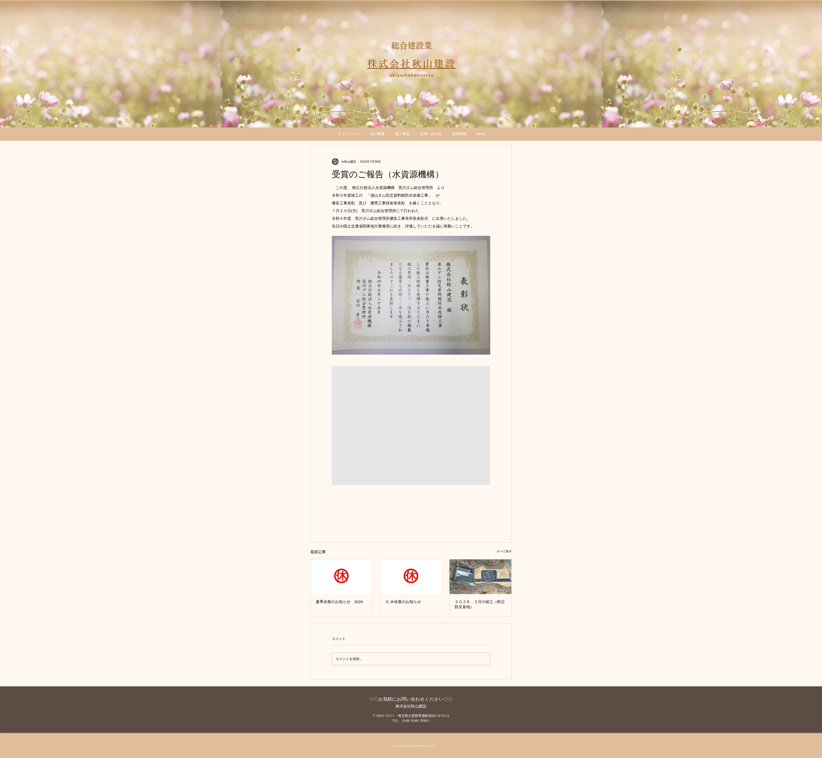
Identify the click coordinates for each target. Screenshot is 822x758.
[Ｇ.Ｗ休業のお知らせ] (411, 576)
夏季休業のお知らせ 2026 (339, 602)
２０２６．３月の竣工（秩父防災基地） (480, 604)
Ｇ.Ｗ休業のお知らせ (403, 602)
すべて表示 (504, 551)
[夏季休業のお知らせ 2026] (341, 576)
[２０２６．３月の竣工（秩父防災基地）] (480, 576)
